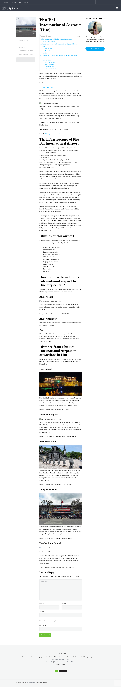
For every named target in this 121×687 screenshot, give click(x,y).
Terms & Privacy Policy (68, 662)
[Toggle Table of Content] (77, 36)
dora (20, 44)
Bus (46, 53)
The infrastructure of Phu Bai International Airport (57, 39)
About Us (25, 2)
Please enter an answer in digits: (48, 621)
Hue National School (50, 68)
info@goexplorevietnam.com (60, 659)
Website (41, 611)
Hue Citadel (48, 60)
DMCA (56, 671)
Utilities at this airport (48, 41)
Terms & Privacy (16, 2)
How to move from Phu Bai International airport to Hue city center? (60, 45)
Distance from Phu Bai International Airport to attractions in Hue (59, 57)
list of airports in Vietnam (26, 54)
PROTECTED (62, 671)
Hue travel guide (48, 87)
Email (64, 603)
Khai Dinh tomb (49, 64)
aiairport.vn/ (55, 134)
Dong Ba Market (49, 66)
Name (41, 603)
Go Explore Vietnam (31, 682)
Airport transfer (49, 51)
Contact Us (6, 2)
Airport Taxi (48, 48)
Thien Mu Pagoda (50, 62)
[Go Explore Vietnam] (9, 8)
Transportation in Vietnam (26, 50)
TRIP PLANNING (95, 48)
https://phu (48, 134)
